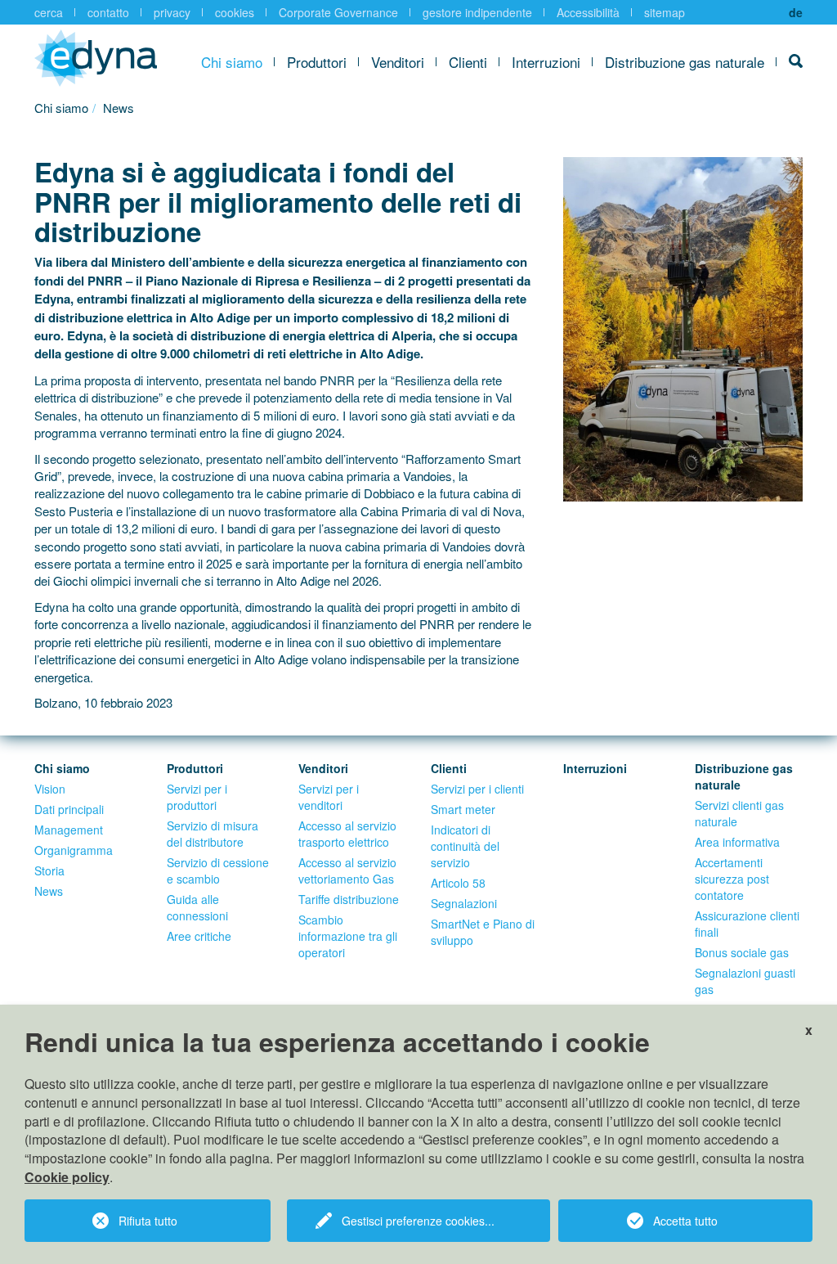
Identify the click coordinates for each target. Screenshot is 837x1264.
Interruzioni (546, 62)
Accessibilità (588, 12)
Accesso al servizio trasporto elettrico (347, 833)
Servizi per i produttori (197, 796)
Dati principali (69, 809)
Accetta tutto (685, 1220)
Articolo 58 (458, 883)
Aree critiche (199, 936)
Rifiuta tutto (148, 1220)
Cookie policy (67, 1176)
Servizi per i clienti (477, 788)
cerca (48, 12)
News (48, 891)
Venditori (397, 62)
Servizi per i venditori (328, 796)
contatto (108, 12)
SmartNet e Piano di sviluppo (483, 931)
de (796, 12)
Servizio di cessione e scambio (218, 870)
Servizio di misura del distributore (212, 833)
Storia (49, 870)
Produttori (317, 62)
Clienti (468, 62)
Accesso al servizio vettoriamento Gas (347, 870)
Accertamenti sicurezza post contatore (732, 878)
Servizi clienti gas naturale (739, 813)
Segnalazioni (464, 903)
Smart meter (463, 809)
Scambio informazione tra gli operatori (347, 935)
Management (68, 829)
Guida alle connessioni (197, 907)
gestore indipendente (477, 12)
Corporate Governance (338, 12)
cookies (234, 12)
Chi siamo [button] (231, 62)
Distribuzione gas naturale (684, 62)
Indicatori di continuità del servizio (465, 845)
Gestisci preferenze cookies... (418, 1220)
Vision (49, 788)
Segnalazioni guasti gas (745, 981)
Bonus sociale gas (742, 952)
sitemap (664, 12)
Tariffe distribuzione (348, 899)
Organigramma (73, 850)
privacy (172, 12)
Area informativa (737, 842)
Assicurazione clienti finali (747, 923)
